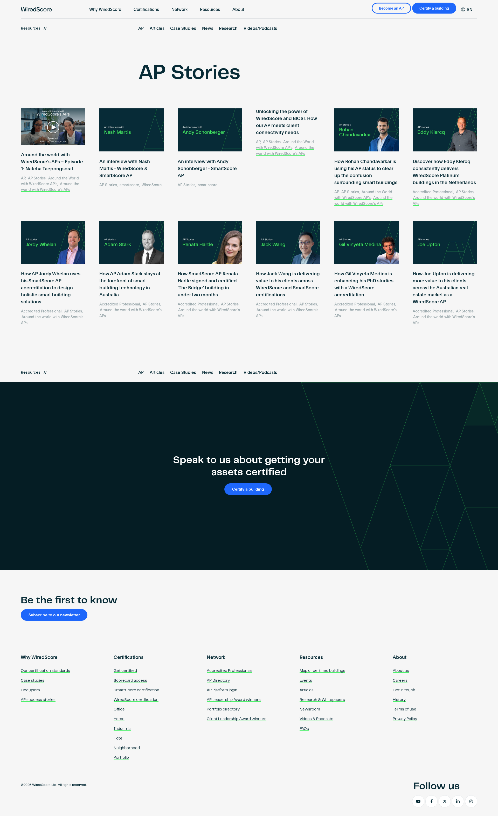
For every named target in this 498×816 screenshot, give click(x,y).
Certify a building (434, 8)
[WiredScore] (36, 9)
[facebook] (431, 801)
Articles (157, 29)
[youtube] (418, 801)
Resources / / (34, 28)
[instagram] (471, 801)
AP (141, 29)
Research (228, 29)
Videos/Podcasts (260, 29)
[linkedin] (458, 801)
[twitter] (445, 801)
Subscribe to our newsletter (54, 615)
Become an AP (391, 8)
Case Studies (183, 29)
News (207, 29)
